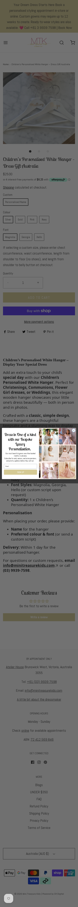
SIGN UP (20, 472)
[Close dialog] (73, 430)
